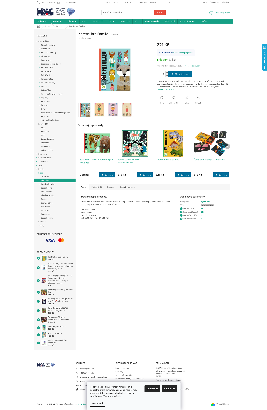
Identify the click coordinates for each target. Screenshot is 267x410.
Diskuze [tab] (110, 187)
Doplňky (44, 97)
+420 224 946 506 (87, 373)
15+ (202, 212)
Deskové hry (43, 41)
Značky (41, 225)
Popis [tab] (83, 187)
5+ (202, 208)
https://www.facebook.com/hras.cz (94, 377)
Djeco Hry (205, 201)
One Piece (45, 146)
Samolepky (46, 214)
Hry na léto (45, 116)
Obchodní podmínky (147, 3)
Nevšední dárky (44, 157)
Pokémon (45, 131)
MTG (43, 135)
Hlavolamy (42, 154)
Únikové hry (46, 90)
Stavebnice (43, 161)
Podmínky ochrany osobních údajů (129, 378)
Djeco (40, 173)
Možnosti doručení (193, 66)
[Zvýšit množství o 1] (167, 72)
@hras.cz (83, 389)
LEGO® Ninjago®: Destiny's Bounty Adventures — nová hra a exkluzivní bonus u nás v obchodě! (170, 371)
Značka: (84, 38)
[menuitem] (42, 21)
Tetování (45, 176)
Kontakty (129, 3)
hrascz (82, 381)
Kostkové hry (46, 71)
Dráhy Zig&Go (47, 203)
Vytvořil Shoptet (223, 404)
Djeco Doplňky (47, 218)
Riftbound (45, 142)
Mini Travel (45, 206)
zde (119, 396)
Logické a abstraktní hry (51, 64)
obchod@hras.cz (87, 368)
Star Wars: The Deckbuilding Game (55, 112)
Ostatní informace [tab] (127, 187)
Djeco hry (45, 180)
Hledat (160, 12)
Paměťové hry (47, 79)
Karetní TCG (43, 124)
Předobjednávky (48, 45)
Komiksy (42, 221)
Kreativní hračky (48, 184)
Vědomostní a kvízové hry (52, 94)
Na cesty (44, 105)
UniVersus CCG (47, 150)
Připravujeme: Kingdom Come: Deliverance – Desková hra (168, 381)
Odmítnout (152, 388)
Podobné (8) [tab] (97, 187)
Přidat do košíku (182, 74)
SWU (43, 127)
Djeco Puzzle (46, 188)
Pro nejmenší (46, 191)
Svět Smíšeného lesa (50, 120)
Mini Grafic (45, 210)
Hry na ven (45, 101)
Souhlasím (169, 388)
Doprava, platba (112, 3)
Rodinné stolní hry (48, 52)
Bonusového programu (183, 52)
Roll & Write (46, 75)
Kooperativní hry (48, 82)
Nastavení (97, 403)
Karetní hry (45, 48)
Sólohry (44, 109)
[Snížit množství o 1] (167, 75)
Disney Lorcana (47, 139)
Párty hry (45, 86)
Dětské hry (45, 56)
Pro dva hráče (47, 67)
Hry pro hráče (47, 60)
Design (44, 199)
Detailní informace (164, 89)
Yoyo (40, 165)
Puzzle (41, 169)
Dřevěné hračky (47, 195)
